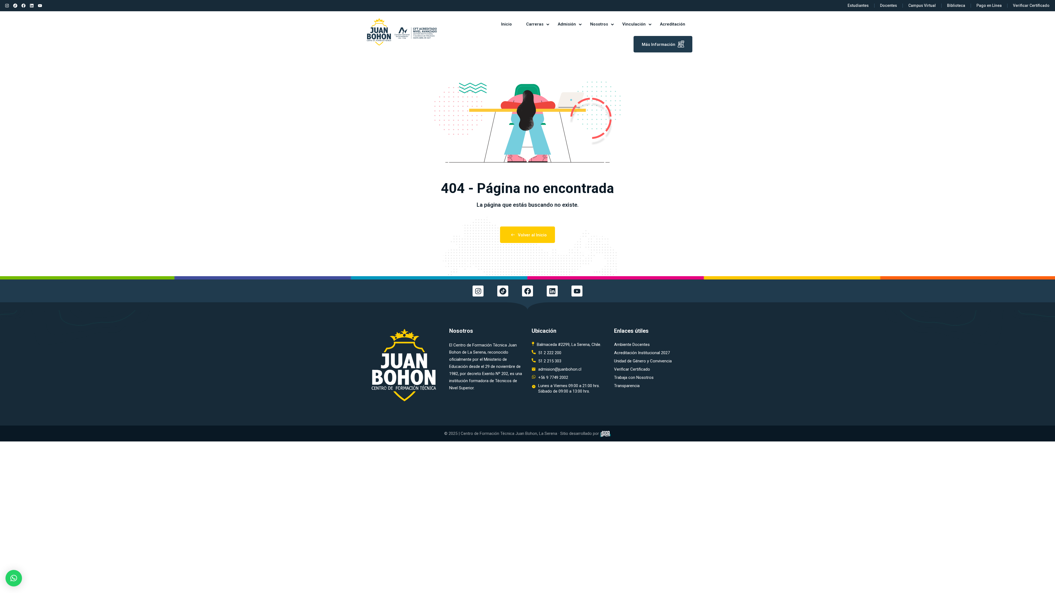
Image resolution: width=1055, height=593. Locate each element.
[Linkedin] (31, 6)
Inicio (506, 24)
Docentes (888, 5)
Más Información (658, 44)
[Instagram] (7, 6)
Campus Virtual (922, 5)
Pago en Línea (989, 5)
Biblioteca (956, 5)
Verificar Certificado (1031, 5)
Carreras (534, 24)
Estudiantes (858, 5)
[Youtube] (40, 6)
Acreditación (672, 24)
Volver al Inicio (532, 235)
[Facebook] (23, 6)
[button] (13, 578)
